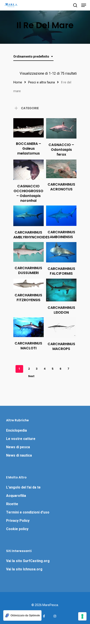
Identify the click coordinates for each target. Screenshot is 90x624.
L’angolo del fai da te (23, 487)
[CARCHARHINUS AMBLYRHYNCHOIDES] (28, 216)
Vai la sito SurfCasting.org (28, 561)
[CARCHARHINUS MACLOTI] (28, 327)
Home (17, 82)
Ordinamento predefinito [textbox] (31, 56)
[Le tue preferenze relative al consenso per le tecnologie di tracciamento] (82, 616)
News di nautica (19, 455)
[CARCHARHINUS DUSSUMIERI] (28, 252)
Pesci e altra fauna (41, 82)
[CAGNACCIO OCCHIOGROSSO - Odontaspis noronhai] (28, 170)
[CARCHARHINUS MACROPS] (61, 327)
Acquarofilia (16, 496)
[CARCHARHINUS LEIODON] (61, 290)
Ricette (12, 504)
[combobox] (33, 56)
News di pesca (18, 447)
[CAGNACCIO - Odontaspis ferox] (61, 128)
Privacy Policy (17, 521)
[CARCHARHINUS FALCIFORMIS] (61, 252)
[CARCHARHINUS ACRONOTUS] (61, 169)
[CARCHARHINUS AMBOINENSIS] (61, 216)
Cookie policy (17, 529)
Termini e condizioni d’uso (27, 512)
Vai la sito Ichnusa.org (24, 569)
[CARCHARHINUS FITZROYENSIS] (28, 284)
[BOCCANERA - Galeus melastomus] (28, 127)
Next (31, 376)
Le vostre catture (20, 439)
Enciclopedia (16, 430)
